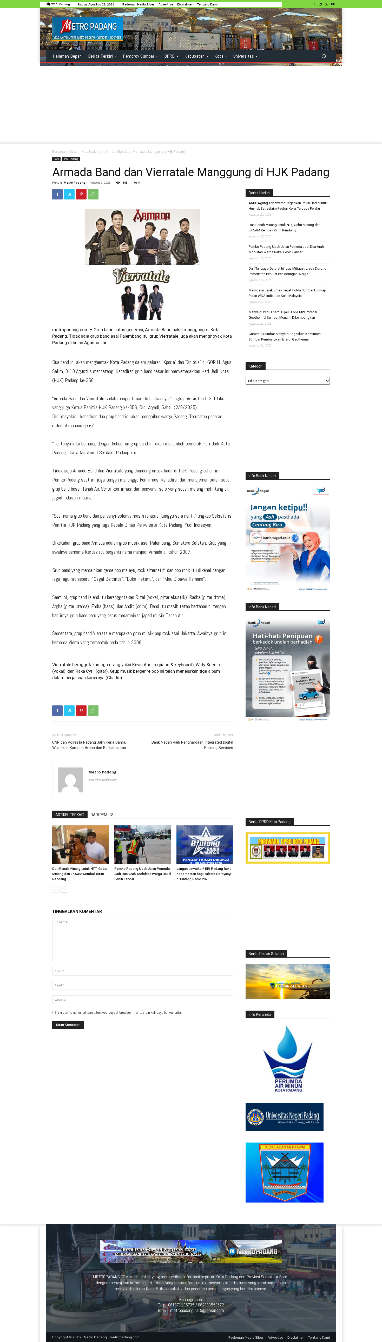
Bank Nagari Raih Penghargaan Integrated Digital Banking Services (192, 745)
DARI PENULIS (102, 815)
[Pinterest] (81, 194)
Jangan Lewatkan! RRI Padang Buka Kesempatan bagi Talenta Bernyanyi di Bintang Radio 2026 (203, 874)
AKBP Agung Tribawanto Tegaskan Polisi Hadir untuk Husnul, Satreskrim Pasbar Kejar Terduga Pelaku (288, 205)
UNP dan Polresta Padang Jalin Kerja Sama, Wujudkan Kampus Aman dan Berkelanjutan (89, 745)
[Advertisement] (191, 104)
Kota (73, 151)
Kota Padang (91, 151)
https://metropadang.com (102, 779)
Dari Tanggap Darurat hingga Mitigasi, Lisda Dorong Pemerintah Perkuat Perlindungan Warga (287, 271)
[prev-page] (55, 889)
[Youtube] (333, 4)
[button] (324, 56)
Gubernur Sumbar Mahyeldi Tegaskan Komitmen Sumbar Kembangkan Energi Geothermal (285, 336)
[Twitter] (327, 4)
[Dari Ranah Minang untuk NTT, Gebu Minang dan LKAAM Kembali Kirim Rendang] (80, 844)
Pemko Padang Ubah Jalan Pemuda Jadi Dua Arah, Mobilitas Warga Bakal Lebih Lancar (142, 874)
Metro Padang (74, 182)
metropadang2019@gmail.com (197, 1310)
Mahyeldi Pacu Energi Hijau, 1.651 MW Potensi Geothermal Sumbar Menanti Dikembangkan (283, 314)
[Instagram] (320, 4)
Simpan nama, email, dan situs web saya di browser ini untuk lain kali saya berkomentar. (120, 1012)
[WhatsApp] (93, 194)
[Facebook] (314, 4)
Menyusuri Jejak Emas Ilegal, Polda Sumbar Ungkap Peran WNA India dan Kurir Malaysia (287, 293)
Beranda (58, 151)
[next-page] (64, 889)
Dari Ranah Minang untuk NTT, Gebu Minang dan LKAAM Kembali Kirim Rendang (79, 874)
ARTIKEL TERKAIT (69, 815)
